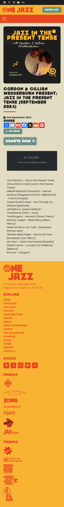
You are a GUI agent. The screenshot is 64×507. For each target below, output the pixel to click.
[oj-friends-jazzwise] (32, 402)
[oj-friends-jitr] (32, 495)
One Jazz (24, 284)
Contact (9, 351)
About (7, 322)
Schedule (9, 336)
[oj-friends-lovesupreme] (32, 394)
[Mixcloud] (23, 2)
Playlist (8, 311)
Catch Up (9, 307)
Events (8, 329)
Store (7, 340)
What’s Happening (15, 325)
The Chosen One (13, 333)
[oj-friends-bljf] (32, 461)
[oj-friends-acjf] (32, 481)
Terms (7, 343)
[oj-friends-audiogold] (32, 408)
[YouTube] (18, 2)
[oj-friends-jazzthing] (32, 433)
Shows (7, 318)
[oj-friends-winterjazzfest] (32, 452)
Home (7, 299)
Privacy (8, 347)
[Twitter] (9, 2)
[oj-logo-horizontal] (17, 9)
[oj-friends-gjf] (32, 470)
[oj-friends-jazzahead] (32, 424)
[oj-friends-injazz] (32, 414)
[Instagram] (13, 2)
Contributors (13, 314)
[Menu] (4, 19)
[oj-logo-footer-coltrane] (18, 272)
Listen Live (10, 303)
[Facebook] (4, 2)
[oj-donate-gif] (32, 141)
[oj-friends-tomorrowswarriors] (32, 384)
